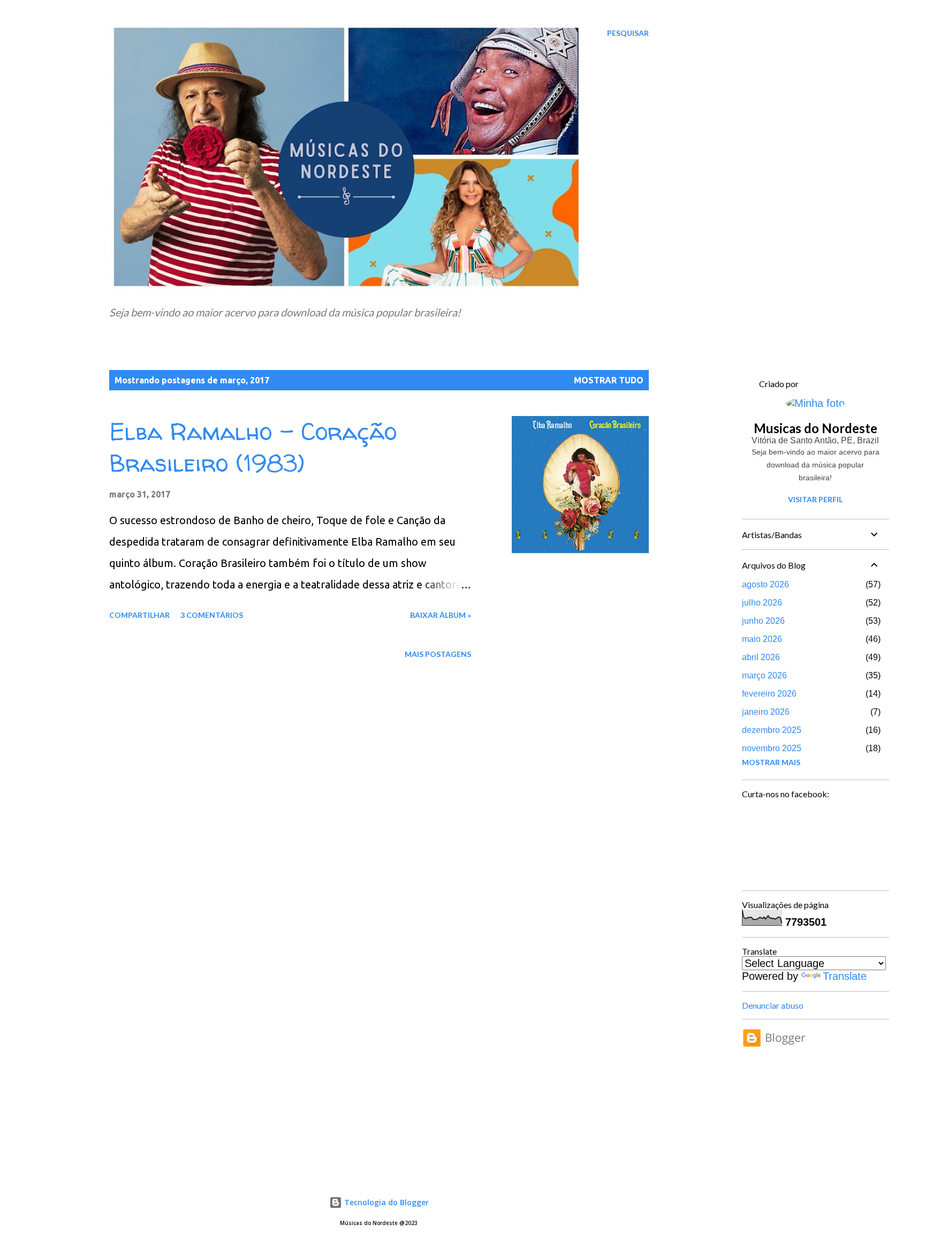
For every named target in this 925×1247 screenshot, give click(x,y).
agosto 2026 (765, 584)
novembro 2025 (771, 748)
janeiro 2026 (766, 711)
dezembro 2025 (771, 730)
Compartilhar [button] (139, 614)
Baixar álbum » (440, 614)
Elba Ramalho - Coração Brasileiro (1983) (253, 447)
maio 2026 (762, 639)
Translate (845, 976)
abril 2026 (761, 657)
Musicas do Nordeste (815, 428)
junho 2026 (763, 620)
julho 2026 (762, 602)
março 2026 (764, 675)
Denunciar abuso (772, 1005)
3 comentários (211, 614)
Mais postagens (438, 654)
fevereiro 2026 (769, 693)
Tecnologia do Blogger (385, 1202)
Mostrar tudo (608, 380)
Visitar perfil (815, 499)
